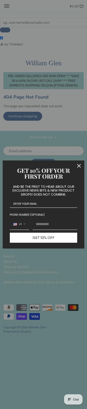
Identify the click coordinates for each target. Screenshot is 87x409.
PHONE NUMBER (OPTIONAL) (27, 215)
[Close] (79, 165)
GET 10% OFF (43, 237)
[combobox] (19, 224)
